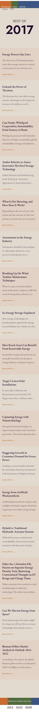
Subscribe (28, 707)
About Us (10, 707)
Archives (19, 707)
